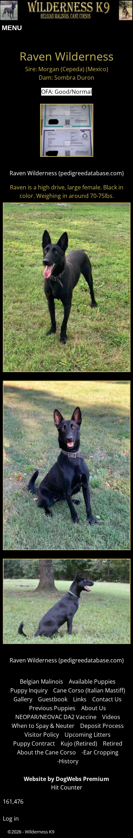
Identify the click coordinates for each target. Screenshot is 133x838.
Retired (112, 743)
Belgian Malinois (41, 681)
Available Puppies (92, 681)
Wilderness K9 (39, 831)
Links (80, 699)
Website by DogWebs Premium (66, 779)
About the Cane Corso (46, 752)
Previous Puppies (52, 708)
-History (67, 761)
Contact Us (107, 699)
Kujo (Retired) (79, 743)
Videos (111, 717)
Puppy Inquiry (29, 690)
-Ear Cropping (100, 752)
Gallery (22, 699)
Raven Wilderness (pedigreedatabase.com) (67, 173)
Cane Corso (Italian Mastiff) (89, 690)
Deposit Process (102, 726)
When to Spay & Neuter (43, 726)
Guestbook (52, 699)
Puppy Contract (34, 743)
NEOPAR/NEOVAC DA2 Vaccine (55, 717)
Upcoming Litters (88, 735)
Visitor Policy (41, 735)
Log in (11, 818)
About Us (93, 708)
